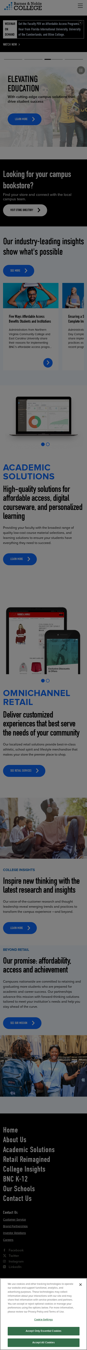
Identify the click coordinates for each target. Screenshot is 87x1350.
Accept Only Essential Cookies (44, 1331)
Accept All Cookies (43, 1342)
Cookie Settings (43, 1319)
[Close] (80, 1284)
